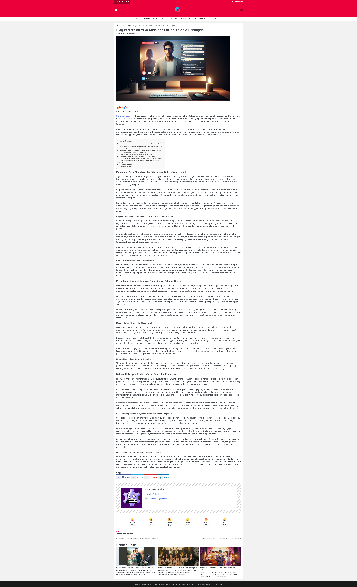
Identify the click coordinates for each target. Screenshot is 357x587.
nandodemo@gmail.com (158, 499)
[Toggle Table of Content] (161, 141)
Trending (146, 19)
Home (138, 19)
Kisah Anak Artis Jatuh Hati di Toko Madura (134, 567)
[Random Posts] (116, 10)
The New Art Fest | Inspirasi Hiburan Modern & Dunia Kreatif (166, 584)
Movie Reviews (186, 19)
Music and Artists (202, 19)
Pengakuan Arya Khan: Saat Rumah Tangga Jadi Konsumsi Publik (140, 144)
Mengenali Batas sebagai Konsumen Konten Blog (138, 154)
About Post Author (125, 165)
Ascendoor (201, 584)
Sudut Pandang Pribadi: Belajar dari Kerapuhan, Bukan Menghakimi (141, 158)
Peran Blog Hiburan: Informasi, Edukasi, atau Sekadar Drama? (140, 150)
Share (121, 162)
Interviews (174, 19)
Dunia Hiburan (128, 533)
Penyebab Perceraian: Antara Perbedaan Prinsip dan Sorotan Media (141, 146)
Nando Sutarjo (134, 34)
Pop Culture (216, 19)
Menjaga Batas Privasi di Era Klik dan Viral (133, 152)
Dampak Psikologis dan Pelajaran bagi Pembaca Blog (138, 148)
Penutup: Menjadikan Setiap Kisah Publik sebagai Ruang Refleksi (142, 160)
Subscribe (239, 2)
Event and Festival (160, 19)
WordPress (218, 584)
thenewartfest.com (124, 116)
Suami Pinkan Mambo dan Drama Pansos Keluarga (217, 568)
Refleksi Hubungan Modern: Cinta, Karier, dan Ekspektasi (138, 156)
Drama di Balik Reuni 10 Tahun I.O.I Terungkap (177, 567)
